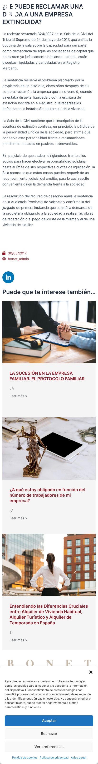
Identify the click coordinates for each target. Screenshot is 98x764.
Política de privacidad (54, 757)
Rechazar (49, 733)
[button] (90, 672)
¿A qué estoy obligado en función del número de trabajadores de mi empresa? (47, 495)
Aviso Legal (78, 757)
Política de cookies (24, 757)
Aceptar (49, 720)
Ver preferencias (49, 746)
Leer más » (18, 396)
